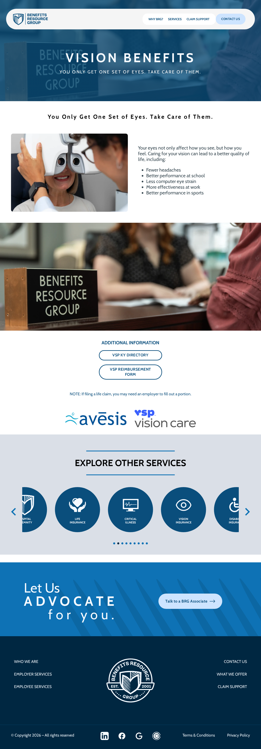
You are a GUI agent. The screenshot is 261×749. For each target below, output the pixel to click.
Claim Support (198, 19)
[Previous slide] (14, 512)
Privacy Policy (238, 735)
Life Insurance (77, 520)
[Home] (30, 19)
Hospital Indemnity (24, 520)
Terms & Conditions (198, 735)
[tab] (114, 543)
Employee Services (33, 686)
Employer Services (33, 674)
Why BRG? (155, 19)
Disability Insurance (236, 520)
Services (175, 19)
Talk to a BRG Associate (186, 601)
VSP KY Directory (130, 355)
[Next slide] (247, 512)
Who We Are (26, 661)
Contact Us (230, 19)
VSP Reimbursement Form (130, 372)
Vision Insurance (183, 520)
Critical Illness (131, 520)
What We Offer (232, 674)
